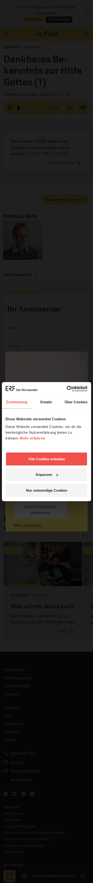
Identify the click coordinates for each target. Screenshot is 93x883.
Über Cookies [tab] (76, 402)
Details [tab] (46, 402)
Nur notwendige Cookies (46, 490)
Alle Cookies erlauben (46, 459)
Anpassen (44, 475)
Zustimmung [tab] (16, 402)
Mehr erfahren (32, 438)
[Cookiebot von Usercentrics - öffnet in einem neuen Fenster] (67, 389)
